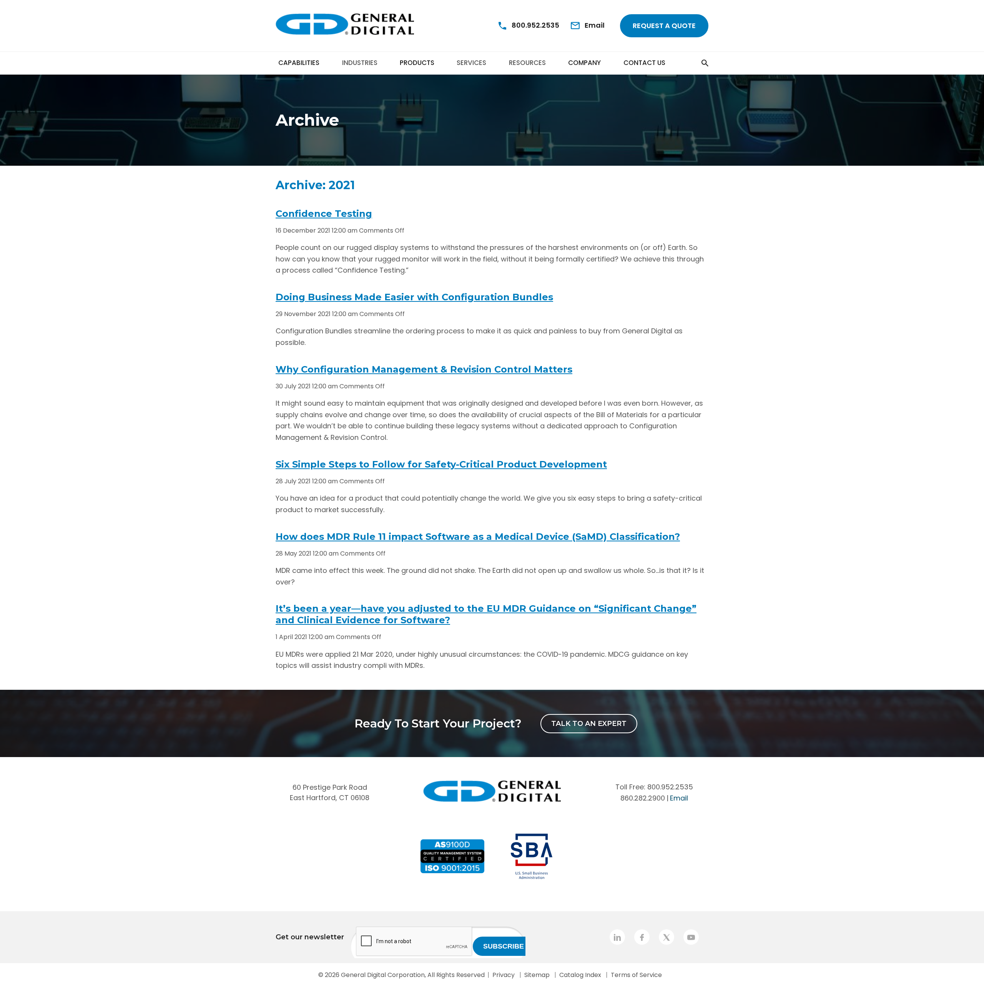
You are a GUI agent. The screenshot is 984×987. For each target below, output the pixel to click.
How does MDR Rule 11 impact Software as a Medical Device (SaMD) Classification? (478, 536)
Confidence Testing (324, 213)
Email (679, 798)
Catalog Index (580, 974)
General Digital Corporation (383, 974)
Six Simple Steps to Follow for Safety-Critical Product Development (441, 464)
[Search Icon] (691, 63)
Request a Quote (664, 25)
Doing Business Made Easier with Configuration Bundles (414, 297)
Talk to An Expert (589, 723)
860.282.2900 (642, 798)
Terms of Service (636, 974)
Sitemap (537, 974)
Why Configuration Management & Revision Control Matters (424, 369)
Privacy (503, 974)
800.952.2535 (670, 787)
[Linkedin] (617, 937)
